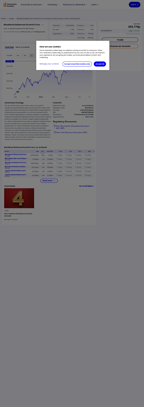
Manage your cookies (49, 64)
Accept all (100, 64)
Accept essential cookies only (77, 64)
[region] (72, 55)
